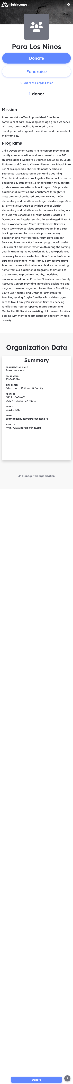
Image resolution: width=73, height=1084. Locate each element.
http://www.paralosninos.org (23, 427)
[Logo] (14, 4)
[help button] (67, 1078)
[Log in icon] (69, 4)
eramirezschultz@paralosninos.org (27, 418)
